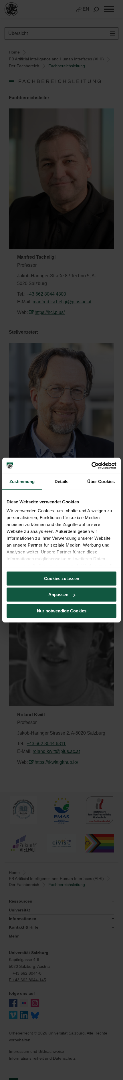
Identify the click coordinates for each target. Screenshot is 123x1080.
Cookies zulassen (61, 578)
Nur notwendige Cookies (61, 610)
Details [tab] (62, 481)
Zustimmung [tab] (22, 481)
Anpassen (58, 594)
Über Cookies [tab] (101, 481)
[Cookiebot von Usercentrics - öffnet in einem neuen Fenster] (91, 465)
